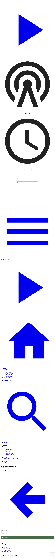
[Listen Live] (27, 29)
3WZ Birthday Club (7, 377)
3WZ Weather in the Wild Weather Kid (12, 379)
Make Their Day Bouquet (9, 380)
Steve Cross (9, 372)
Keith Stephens (10, 374)
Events (5, 381)
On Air (4, 368)
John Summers (10, 373)
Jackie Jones (9, 376)
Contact (5, 383)
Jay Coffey (8, 370)
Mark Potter (9, 369)
